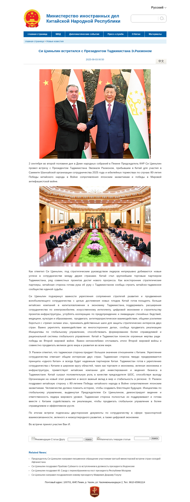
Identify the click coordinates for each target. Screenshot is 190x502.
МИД (58, 34)
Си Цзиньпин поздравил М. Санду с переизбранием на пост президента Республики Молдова (81, 470)
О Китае (136, 34)
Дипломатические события (84, 34)
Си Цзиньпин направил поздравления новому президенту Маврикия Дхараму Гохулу (76, 475)
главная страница (37, 34)
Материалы (155, 34)
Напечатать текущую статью (115, 439)
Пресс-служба (116, 34)
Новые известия (55, 41)
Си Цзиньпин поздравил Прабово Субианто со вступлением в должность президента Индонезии (83, 466)
